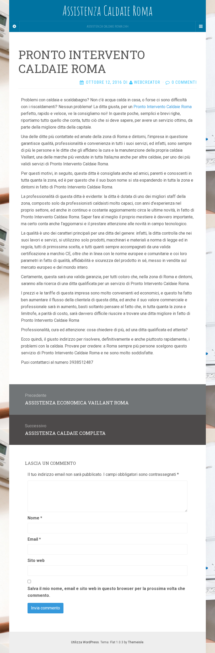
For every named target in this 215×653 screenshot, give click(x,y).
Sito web (36, 560)
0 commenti (184, 82)
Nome (35, 517)
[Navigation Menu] (200, 26)
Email (34, 539)
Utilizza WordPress (85, 642)
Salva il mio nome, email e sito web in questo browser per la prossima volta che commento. (106, 592)
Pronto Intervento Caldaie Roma (162, 106)
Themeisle (135, 642)
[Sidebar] (14, 26)
